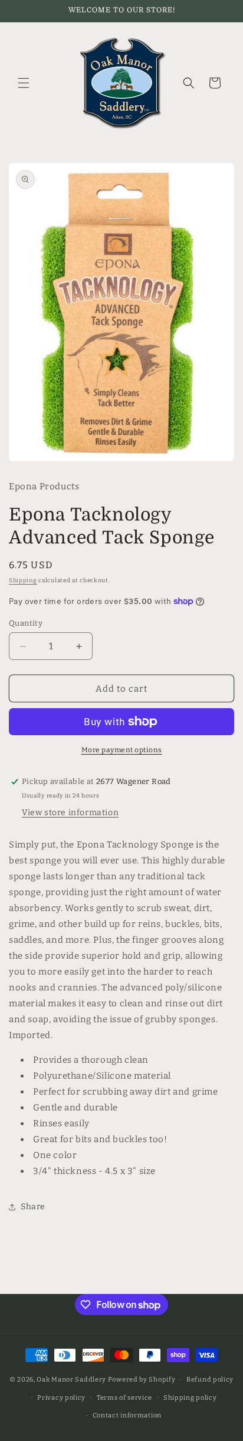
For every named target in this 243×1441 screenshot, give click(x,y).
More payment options (121, 750)
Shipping (23, 580)
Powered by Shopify (142, 1379)
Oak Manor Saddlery (71, 1379)
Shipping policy (190, 1398)
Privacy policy (61, 1398)
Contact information (127, 1415)
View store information (70, 813)
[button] (24, 83)
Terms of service (124, 1398)
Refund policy (210, 1379)
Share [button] (33, 1207)
